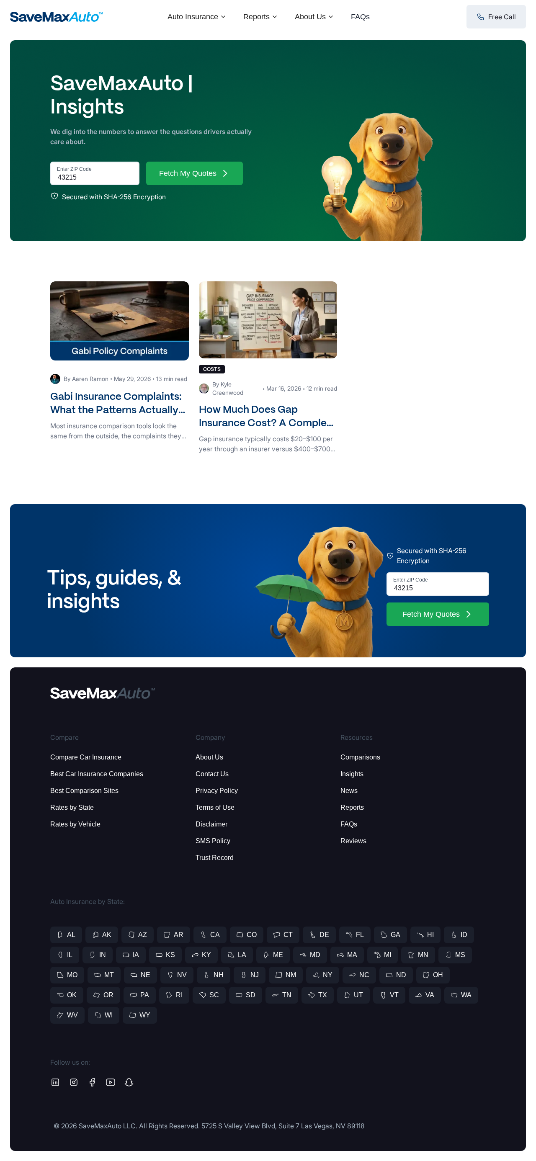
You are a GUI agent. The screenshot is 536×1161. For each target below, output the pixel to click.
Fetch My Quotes (187, 173)
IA (136, 954)
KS (170, 954)
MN (423, 954)
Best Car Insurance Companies (96, 773)
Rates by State (72, 807)
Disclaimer (211, 824)
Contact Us (212, 773)
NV (182, 974)
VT (394, 995)
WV (72, 1015)
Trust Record (215, 857)
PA (144, 995)
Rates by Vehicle (75, 824)
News (349, 790)
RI (179, 995)
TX (322, 995)
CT (288, 934)
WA (466, 995)
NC (364, 974)
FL (360, 934)
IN (102, 954)
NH (219, 974)
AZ (142, 934)
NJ (254, 974)
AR (178, 934)
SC (214, 995)
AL (71, 934)
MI (387, 954)
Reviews (353, 840)
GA (395, 934)
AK (106, 934)
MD (315, 954)
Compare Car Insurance (85, 757)
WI (109, 1015)
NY (327, 974)
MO (72, 974)
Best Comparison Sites (84, 790)
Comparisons (360, 757)
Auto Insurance (193, 17)
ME (278, 954)
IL (69, 954)
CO (252, 934)
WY (144, 1015)
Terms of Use (215, 807)
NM (291, 974)
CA (215, 934)
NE (145, 974)
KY (206, 954)
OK (72, 995)
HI (430, 934)
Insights (351, 773)
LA (242, 954)
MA (352, 954)
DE (324, 934)
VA (429, 995)
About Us (310, 17)
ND (401, 974)
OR (108, 995)
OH (438, 974)
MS (460, 954)
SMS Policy (213, 840)
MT (109, 974)
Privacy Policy (217, 790)
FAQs (360, 17)
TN (286, 995)
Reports (256, 17)
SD (250, 995)
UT (358, 995)
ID (464, 934)
